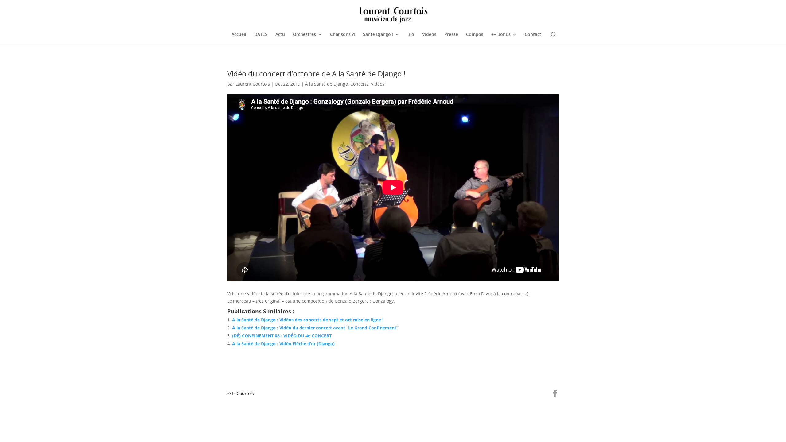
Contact (533, 34)
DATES (260, 34)
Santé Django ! (378, 34)
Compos (474, 34)
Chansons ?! (342, 34)
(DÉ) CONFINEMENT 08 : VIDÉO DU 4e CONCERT (282, 336)
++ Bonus (501, 34)
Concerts (359, 84)
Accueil (239, 34)
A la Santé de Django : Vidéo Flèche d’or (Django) (283, 344)
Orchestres (304, 34)
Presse (451, 34)
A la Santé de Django (326, 84)
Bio (410, 34)
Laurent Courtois (252, 84)
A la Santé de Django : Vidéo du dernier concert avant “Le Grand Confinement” (315, 328)
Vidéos (429, 34)
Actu (280, 34)
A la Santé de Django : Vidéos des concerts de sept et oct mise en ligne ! (307, 320)
